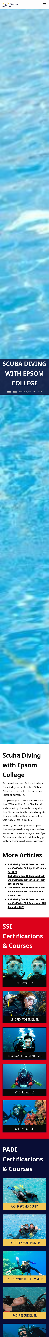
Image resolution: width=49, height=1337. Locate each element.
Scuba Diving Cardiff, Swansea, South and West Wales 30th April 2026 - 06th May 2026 (27, 868)
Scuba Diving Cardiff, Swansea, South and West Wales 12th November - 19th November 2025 (26, 879)
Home (9, 391)
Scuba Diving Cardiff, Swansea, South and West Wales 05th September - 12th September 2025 (27, 903)
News (15, 391)
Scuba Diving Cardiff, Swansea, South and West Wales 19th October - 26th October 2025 (26, 891)
